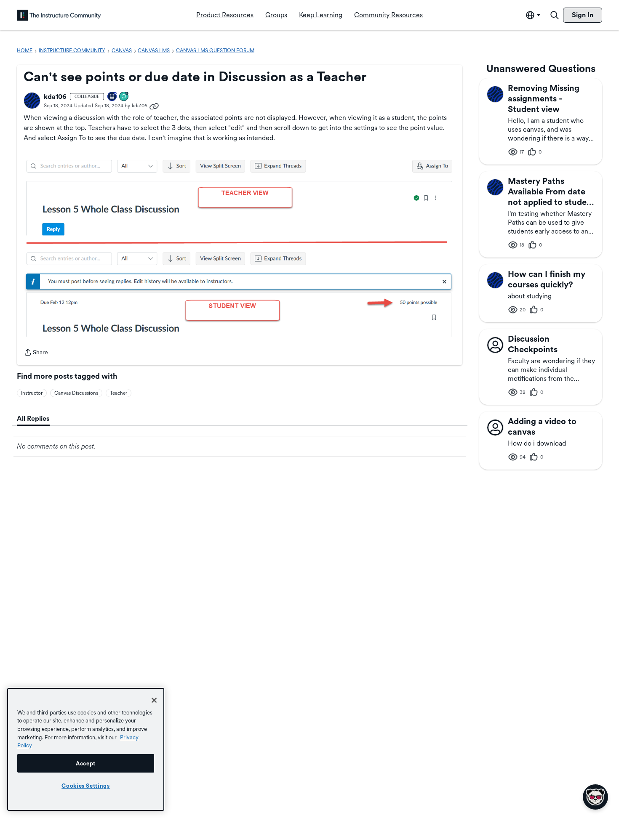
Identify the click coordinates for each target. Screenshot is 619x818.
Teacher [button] (118, 393)
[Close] (154, 700)
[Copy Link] (154, 105)
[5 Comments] (124, 97)
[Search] (554, 15)
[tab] (33, 419)
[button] (32, 100)
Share (36, 353)
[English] (59, 15)
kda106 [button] (55, 97)
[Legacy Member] (112, 97)
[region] (86, 749)
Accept (86, 763)
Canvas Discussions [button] (76, 393)
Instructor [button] (32, 393)
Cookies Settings (85, 785)
